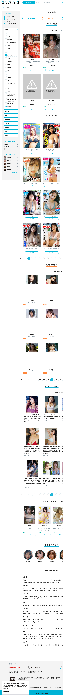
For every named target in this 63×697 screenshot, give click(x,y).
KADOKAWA (9, 39)
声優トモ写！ (26, 599)
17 (59, 495)
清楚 (36, 622)
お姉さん (36, 620)
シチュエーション (9, 127)
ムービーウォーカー (11, 83)
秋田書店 (9, 33)
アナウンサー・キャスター (54, 636)
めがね (53, 605)
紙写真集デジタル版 (28, 597)
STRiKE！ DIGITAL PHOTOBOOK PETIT (11, 98)
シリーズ (7, 111)
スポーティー (47, 613)
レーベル (7, 88)
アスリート (57, 638)
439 (44, 379)
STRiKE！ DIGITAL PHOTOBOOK (11, 94)
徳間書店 (9, 67)
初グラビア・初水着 (38, 645)
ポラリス (32, 599)
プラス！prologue (38, 597)
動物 (58, 645)
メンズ (50, 645)
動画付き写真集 (48, 597)
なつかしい (55, 620)
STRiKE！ (9, 91)
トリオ (33, 628)
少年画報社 (9, 61)
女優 (46, 634)
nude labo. (38, 599)
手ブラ (27, 645)
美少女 (27, 620)
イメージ (7, 123)
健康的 (27, 613)
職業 (6, 131)
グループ (42, 628)
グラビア (9, 106)
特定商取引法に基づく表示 (35, 687)
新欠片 (8, 70)
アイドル (37, 634)
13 (43, 495)
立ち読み (32, 70)
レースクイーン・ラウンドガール (33, 636)
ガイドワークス (10, 36)
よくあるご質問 (58, 687)
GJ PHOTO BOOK (49, 588)
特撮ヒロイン (28, 638)
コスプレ (27, 605)
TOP (3, 7)
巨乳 (38, 611)
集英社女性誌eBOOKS (28, 590)
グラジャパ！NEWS (11, 23)
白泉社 (8, 74)
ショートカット (56, 611)
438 (40, 379)
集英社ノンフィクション (41, 590)
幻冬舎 (8, 48)
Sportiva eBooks (52, 590)
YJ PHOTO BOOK (39, 588)
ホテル (50, 628)
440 (48, 379)
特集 (5, 149)
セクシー (28, 622)
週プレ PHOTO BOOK (28, 588)
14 (47, 495)
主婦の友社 (9, 55)
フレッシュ (36, 613)
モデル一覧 (14, 173)
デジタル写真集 (10, 17)
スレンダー (28, 611)
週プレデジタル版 (11, 19)
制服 (36, 605)
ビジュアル (7, 119)
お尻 (46, 611)
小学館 (8, 58)
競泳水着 (44, 605)
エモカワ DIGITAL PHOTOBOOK (10, 102)
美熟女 (45, 620)
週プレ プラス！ (10, 21)
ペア (26, 628)
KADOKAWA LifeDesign (12, 42)
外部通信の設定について (48, 687)
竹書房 (8, 64)
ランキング (6, 146)
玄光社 (8, 45)
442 (56, 379)
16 (55, 495)
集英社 (8, 51)
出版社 (6, 29)
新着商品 (6, 144)
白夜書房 (9, 77)
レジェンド (39, 638)
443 (60, 379)
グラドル (28, 634)
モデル (55, 634)
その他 (6, 135)
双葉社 (8, 80)
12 (39, 495)
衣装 (6, 115)
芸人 (48, 638)
